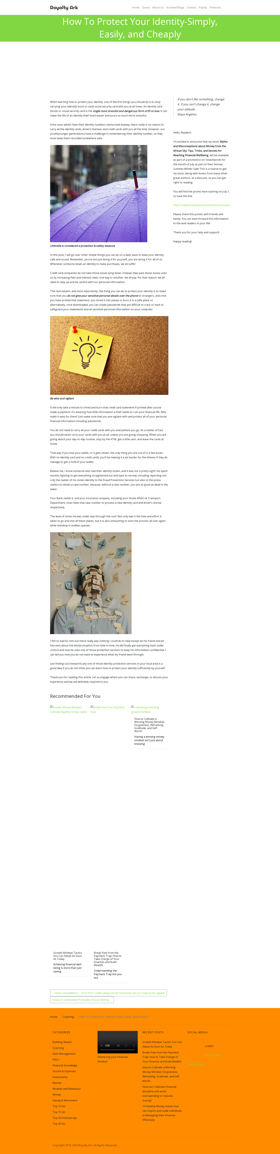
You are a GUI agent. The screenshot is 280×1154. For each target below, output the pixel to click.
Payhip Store (213, 1055)
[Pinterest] (202, 1044)
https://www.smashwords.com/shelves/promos (201, 205)
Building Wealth (62, 1042)
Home (53, 1017)
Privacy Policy (195, 1064)
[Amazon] (190, 1044)
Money (56, 1094)
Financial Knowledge (64, 1065)
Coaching (68, 1017)
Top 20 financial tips (64, 1118)
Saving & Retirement (64, 1100)
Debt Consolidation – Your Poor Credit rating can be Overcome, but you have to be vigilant (109, 993)
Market (56, 1083)
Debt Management (64, 1053)
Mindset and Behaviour (66, 1088)
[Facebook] (196, 1044)
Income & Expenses (64, 1071)
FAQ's (55, 1059)
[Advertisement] (140, 66)
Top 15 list (58, 1112)
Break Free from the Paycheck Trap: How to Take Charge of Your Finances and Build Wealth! (161, 1057)
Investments (60, 1077)
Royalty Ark (64, 7)
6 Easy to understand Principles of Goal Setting (81, 1000)
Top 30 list (58, 1123)
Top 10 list (58, 1106)
